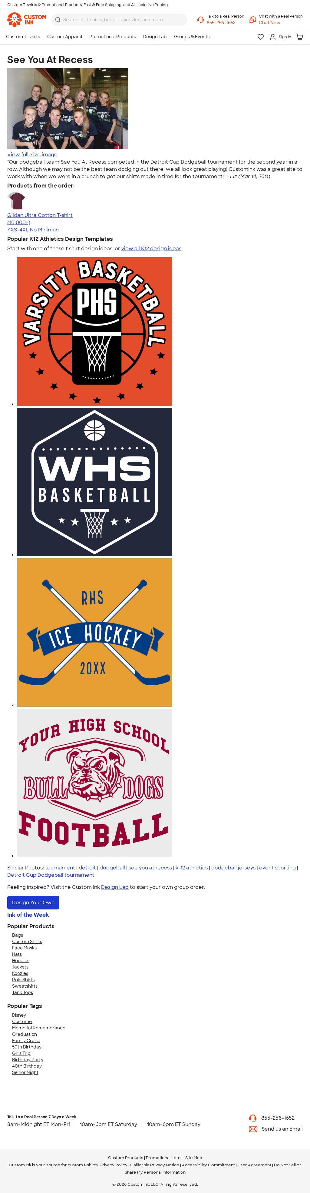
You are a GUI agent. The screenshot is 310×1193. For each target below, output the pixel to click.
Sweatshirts (25, 986)
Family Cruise (26, 1040)
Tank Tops (22, 992)
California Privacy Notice (154, 1165)
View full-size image (32, 154)
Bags (17, 935)
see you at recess (150, 868)
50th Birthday (26, 1047)
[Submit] (57, 20)
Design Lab (115, 887)
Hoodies (20, 960)
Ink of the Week (28, 915)
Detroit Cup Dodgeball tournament (50, 875)
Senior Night (25, 1072)
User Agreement (254, 1165)
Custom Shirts (27, 941)
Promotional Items (164, 1157)
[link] (26, 19)
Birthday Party (27, 1059)
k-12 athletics (192, 868)
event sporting (277, 868)
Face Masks (24, 948)
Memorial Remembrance (38, 1028)
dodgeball (112, 868)
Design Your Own (33, 902)
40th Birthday (27, 1066)
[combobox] (119, 20)
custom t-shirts (83, 1165)
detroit (87, 868)
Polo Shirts (23, 979)
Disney (19, 1015)
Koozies (20, 973)
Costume (22, 1021)
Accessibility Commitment (208, 1165)
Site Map (193, 1157)
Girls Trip (21, 1053)
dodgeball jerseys (233, 868)
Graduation (24, 1034)
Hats (17, 954)
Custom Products (125, 1157)
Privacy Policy (113, 1165)
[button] (281, 23)
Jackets (20, 967)
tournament (60, 868)
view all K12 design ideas (151, 248)
